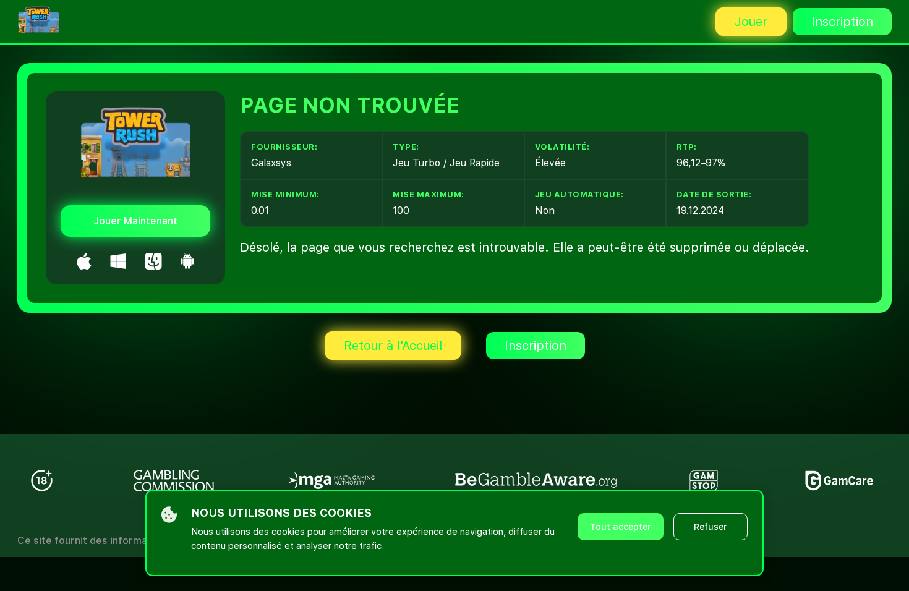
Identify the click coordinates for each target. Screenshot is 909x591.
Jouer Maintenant (135, 221)
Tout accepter (620, 527)
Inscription (842, 21)
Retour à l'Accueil (393, 345)
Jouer (751, 21)
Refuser (710, 527)
